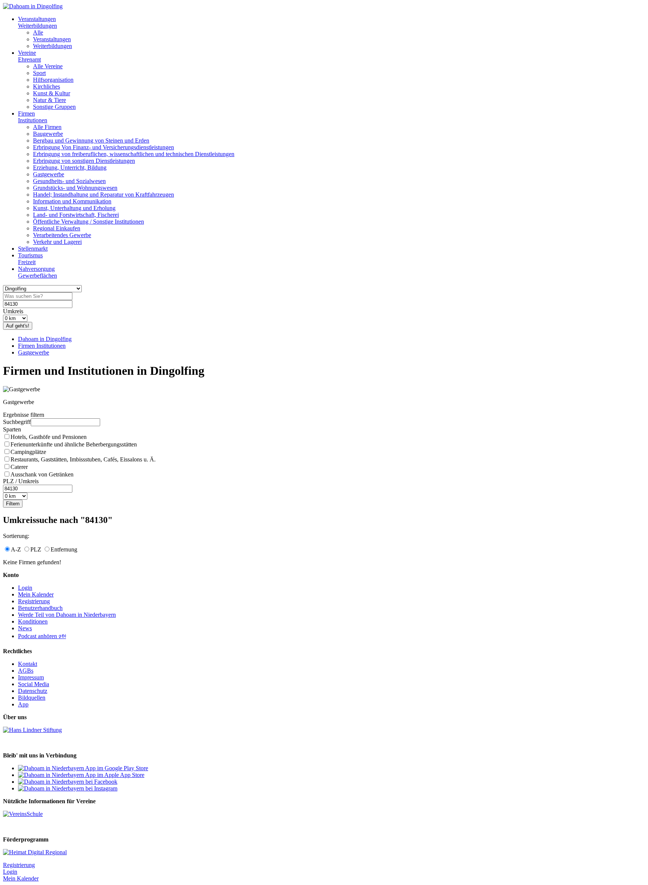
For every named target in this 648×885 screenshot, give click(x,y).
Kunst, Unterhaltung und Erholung (74, 208)
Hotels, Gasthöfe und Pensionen (48, 437)
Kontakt (27, 664)
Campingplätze (28, 452)
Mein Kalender (36, 594)
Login (25, 587)
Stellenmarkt (33, 248)
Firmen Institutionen (42, 346)
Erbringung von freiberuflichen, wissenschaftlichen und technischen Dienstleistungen (133, 154)
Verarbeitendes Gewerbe (62, 235)
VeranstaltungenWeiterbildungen (37, 22)
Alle (38, 32)
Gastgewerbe (48, 174)
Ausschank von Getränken (42, 474)
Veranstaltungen (52, 39)
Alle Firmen (47, 127)
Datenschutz (32, 691)
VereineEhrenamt (29, 56)
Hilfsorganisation (53, 80)
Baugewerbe (48, 134)
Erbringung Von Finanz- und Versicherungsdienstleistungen (103, 147)
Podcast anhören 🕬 (42, 636)
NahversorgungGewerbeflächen (37, 272)
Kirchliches (46, 86)
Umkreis (13, 311)
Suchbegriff (17, 422)
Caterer (19, 467)
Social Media (33, 684)
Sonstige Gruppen (54, 107)
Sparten (12, 429)
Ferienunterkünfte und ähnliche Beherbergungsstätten (73, 444)
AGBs (25, 670)
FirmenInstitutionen (32, 116)
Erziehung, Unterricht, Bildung (69, 167)
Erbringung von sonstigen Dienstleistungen (84, 161)
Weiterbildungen (52, 46)
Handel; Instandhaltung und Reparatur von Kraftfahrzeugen (103, 194)
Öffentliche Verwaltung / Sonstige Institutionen (88, 221)
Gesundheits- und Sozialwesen (69, 181)
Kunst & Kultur (51, 93)
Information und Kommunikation (72, 201)
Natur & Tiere (49, 100)
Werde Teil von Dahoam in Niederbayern (67, 615)
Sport (39, 73)
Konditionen (33, 621)
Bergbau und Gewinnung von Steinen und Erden (91, 140)
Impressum (31, 677)
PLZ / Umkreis (21, 481)
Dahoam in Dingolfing (45, 339)
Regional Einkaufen (56, 228)
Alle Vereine (48, 66)
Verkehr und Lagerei (57, 242)
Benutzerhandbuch (40, 608)
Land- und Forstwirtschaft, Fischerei (76, 215)
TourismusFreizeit (30, 258)
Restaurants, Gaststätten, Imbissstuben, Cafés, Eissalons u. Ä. (83, 459)
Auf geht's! (17, 326)
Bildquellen (31, 697)
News (25, 628)
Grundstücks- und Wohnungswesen (75, 188)
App (23, 704)
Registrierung (34, 601)
